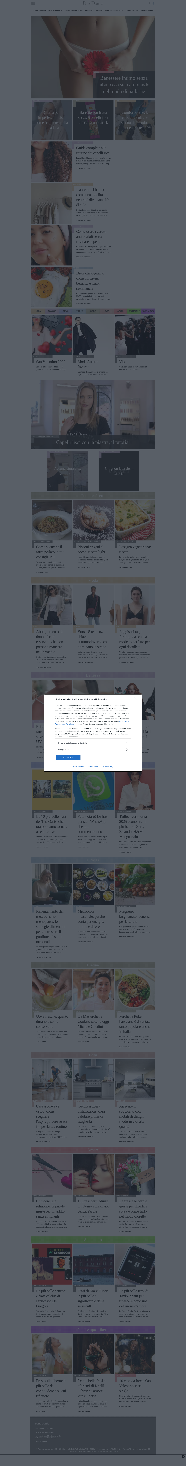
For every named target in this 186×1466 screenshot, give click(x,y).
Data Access (93, 767)
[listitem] (93, 743)
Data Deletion (78, 767)
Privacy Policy (107, 767)
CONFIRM (68, 757)
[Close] (136, 699)
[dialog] (93, 733)
